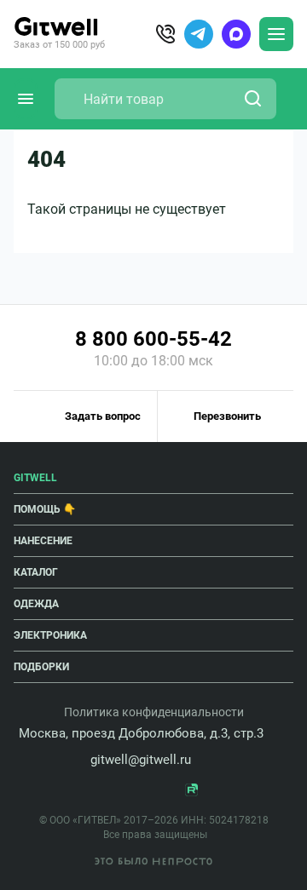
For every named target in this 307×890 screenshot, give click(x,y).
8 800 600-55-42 (153, 339)
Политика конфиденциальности (154, 712)
